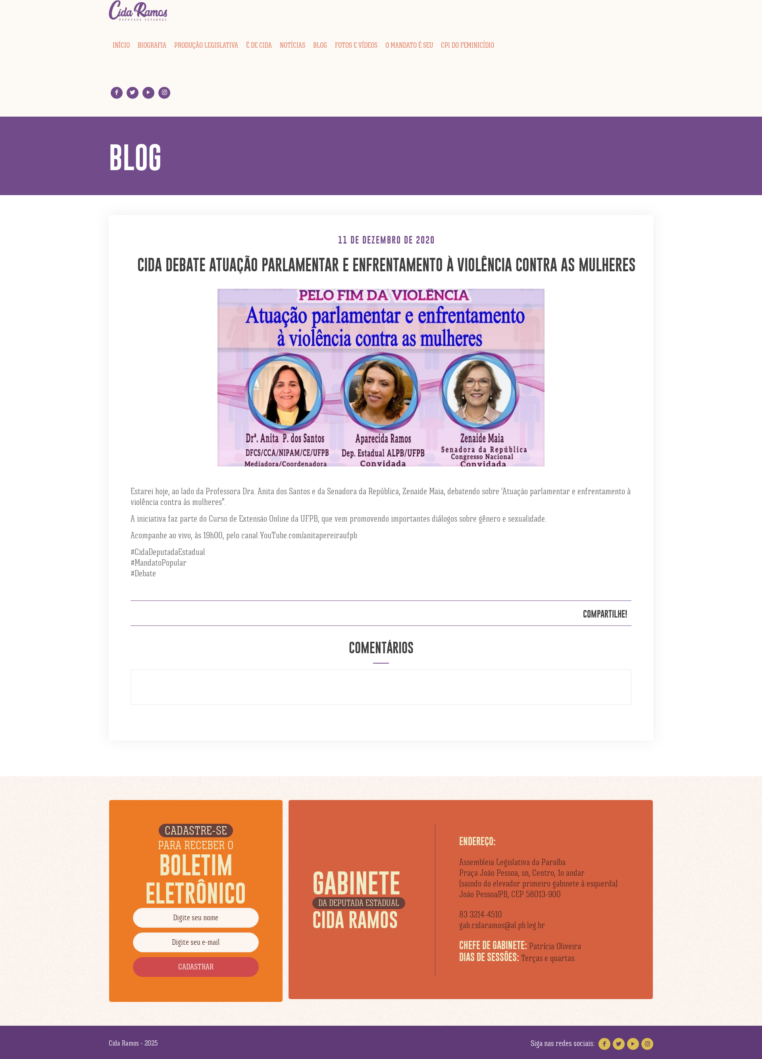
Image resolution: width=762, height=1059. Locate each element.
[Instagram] (164, 92)
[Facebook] (117, 92)
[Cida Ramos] (138, 10)
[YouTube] (148, 92)
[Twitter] (133, 92)
